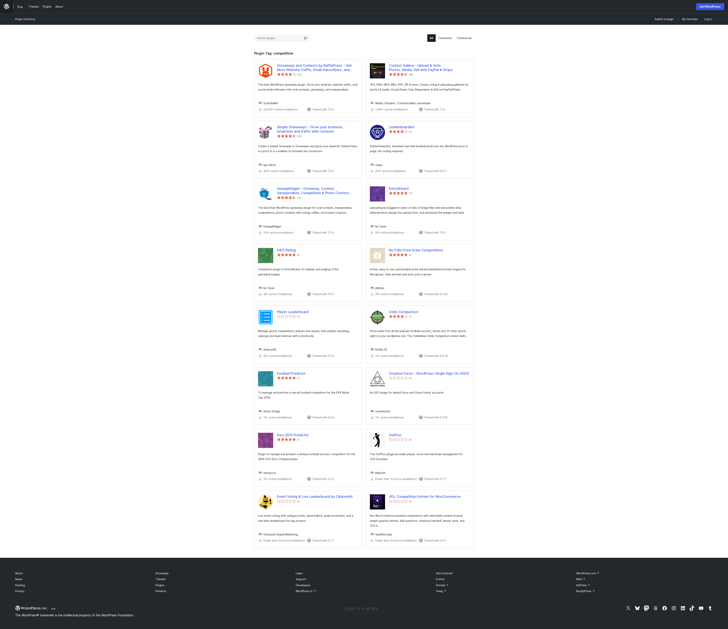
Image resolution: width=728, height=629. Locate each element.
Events (440, 579)
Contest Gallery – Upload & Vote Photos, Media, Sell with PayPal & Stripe (421, 67)
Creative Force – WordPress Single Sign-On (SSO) (429, 373)
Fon (53, 608)
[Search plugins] (305, 38)
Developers (303, 585)
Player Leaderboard (293, 312)
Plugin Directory (25, 19)
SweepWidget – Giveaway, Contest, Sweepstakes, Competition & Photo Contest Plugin (313, 191)
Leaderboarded (401, 127)
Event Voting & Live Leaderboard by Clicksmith (315, 497)
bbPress (583, 585)
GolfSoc (395, 435)
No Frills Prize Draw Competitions (416, 250)
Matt (580, 579)
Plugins (159, 585)
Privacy (19, 591)
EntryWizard (399, 189)
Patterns (160, 591)
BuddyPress (585, 591)
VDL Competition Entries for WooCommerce (425, 497)
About (19, 573)
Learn (299, 573)
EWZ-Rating (286, 250)
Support (301, 579)
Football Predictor (291, 373)
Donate (442, 585)
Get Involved (444, 573)
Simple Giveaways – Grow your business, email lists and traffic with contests (310, 129)
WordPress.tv (306, 591)
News (18, 579)
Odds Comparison (403, 312)
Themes (160, 579)
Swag (441, 591)
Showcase (162, 573)
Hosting (20, 585)
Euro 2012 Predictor (293, 435)
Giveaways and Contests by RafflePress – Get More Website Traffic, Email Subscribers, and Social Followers (314, 67)
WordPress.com (587, 573)
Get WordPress (710, 6)
